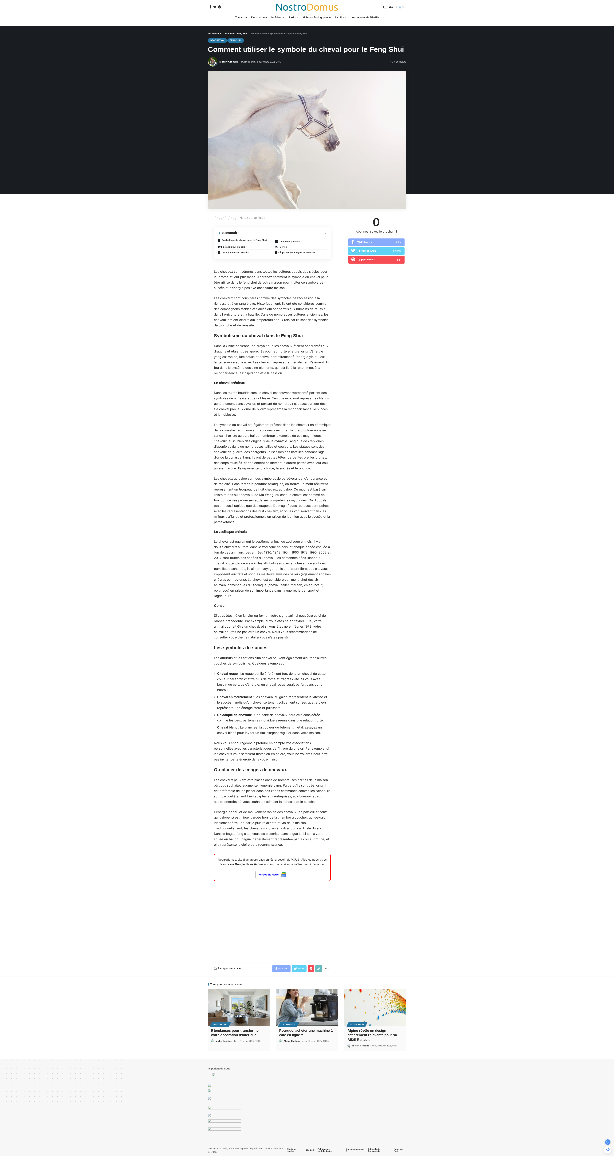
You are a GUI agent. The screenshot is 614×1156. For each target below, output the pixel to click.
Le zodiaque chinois (233, 246)
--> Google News (268, 874)
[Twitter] (214, 6)
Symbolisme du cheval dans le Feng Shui (244, 240)
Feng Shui (235, 40)
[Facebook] (210, 6)
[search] (384, 7)
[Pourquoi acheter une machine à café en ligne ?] (307, 1007)
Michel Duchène (224, 1041)
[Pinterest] (219, 6)
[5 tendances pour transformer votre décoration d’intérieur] (239, 1007)
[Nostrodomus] (307, 7)
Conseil (283, 246)
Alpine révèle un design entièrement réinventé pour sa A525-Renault (372, 1035)
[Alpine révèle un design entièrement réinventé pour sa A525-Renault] (375, 1007)
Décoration (217, 40)
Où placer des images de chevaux (296, 252)
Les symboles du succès (235, 252)
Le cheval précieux (289, 241)
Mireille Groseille (228, 61)
